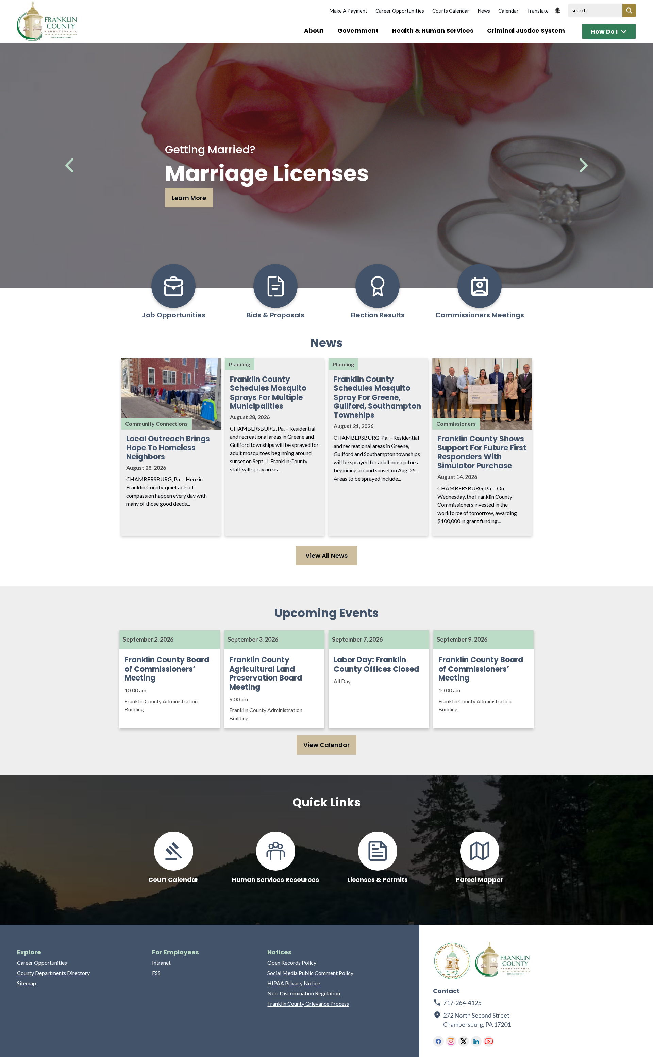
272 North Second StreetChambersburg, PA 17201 (477, 1019)
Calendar (508, 10)
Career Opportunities (399, 10)
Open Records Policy (291, 962)
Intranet (161, 962)
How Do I (604, 31)
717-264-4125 (462, 1002)
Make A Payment (348, 10)
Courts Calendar (450, 10)
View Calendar (326, 745)
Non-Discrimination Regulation (303, 993)
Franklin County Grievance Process (308, 1003)
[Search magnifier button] (629, 10)
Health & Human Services (432, 30)
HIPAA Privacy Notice (293, 983)
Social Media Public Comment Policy (310, 973)
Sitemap (26, 983)
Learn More (189, 198)
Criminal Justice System (526, 30)
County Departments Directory (53, 973)
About (314, 30)
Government (358, 30)
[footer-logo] (452, 961)
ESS (156, 973)
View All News (326, 555)
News (484, 10)
